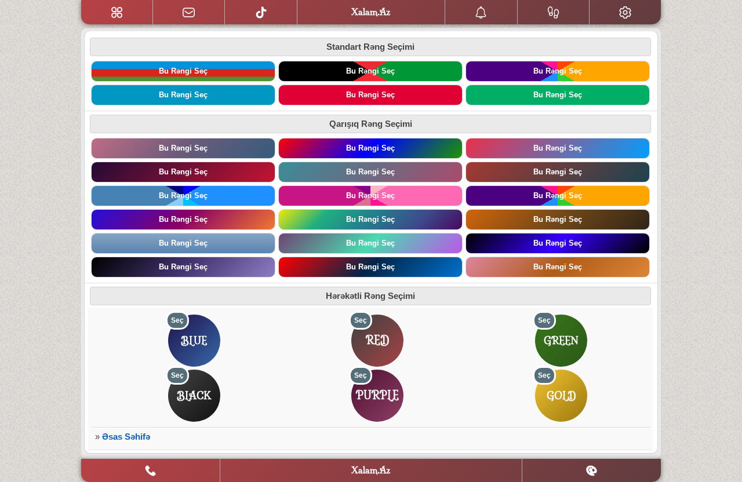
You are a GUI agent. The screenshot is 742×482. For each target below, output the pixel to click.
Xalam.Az (370, 470)
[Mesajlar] (189, 12)
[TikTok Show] (261, 12)
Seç (177, 320)
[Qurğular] (625, 12)
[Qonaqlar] (554, 12)
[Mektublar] (481, 12)
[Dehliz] (116, 12)
